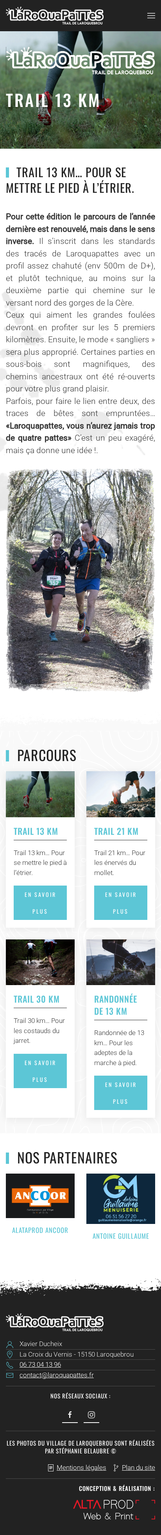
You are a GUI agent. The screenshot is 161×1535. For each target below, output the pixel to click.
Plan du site (138, 1467)
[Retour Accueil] (55, 15)
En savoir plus (40, 902)
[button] (151, 15)
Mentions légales (81, 1467)
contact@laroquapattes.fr (57, 1375)
